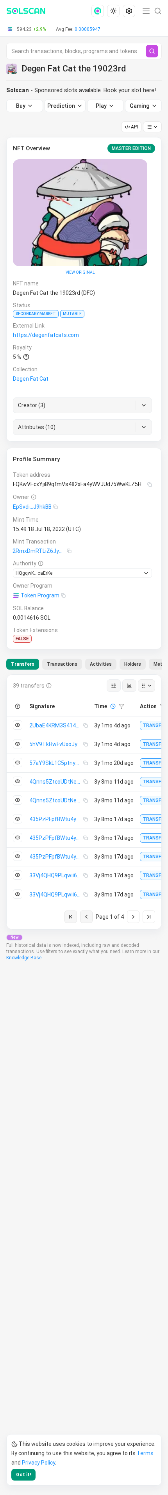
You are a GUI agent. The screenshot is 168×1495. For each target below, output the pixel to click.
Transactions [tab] (62, 664)
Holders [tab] (132, 664)
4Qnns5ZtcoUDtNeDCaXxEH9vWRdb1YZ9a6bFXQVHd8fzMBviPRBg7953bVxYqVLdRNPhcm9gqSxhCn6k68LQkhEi (56, 782)
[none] (99, 11)
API (134, 127)
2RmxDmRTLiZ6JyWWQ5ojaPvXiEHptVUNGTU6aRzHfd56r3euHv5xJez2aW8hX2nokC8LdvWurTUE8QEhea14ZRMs (40, 551)
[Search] (152, 51)
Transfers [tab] (22, 664)
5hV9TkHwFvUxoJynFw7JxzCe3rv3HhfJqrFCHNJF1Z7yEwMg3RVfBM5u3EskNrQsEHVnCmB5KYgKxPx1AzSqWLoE (56, 744)
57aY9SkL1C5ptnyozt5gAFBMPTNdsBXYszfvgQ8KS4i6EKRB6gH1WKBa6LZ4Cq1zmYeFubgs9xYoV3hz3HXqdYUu (56, 763)
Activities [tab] (101, 664)
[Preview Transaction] (17, 725)
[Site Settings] (129, 11)
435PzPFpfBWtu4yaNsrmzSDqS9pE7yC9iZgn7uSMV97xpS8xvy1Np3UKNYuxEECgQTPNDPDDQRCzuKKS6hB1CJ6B (56, 819)
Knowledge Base (23, 957)
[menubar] (114, 11)
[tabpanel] (84, 802)
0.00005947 (87, 29)
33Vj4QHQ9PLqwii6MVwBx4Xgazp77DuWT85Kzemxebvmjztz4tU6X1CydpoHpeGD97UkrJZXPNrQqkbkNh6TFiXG (56, 875)
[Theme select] (113, 11)
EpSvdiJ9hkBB (32, 507)
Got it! (23, 1474)
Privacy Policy (38, 1462)
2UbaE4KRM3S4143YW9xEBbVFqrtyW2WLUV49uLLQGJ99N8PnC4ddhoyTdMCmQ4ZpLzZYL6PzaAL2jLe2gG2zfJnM (56, 725)
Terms (145, 1453)
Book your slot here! (130, 90)
